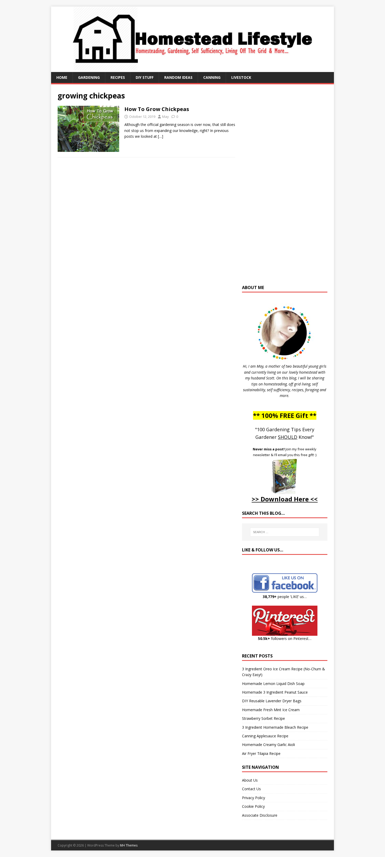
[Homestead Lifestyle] (192, 69)
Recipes (118, 77)
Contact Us (251, 788)
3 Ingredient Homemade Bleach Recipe (275, 727)
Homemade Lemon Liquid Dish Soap (273, 683)
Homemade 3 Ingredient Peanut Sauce (275, 692)
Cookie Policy (253, 806)
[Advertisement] (284, 187)
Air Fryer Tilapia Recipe (261, 753)
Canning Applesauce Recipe (265, 735)
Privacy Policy (253, 797)
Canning (212, 77)
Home (61, 77)
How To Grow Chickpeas (156, 109)
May (165, 116)
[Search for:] (284, 532)
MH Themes (129, 845)
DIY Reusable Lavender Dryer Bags (271, 700)
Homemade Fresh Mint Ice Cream (271, 709)
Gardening (89, 77)
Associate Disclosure (259, 815)
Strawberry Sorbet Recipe (263, 718)
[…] (160, 136)
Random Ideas (178, 77)
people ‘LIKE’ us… (285, 596)
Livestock (241, 77)
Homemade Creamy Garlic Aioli (268, 744)
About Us (250, 780)
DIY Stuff (144, 77)
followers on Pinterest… (284, 638)
